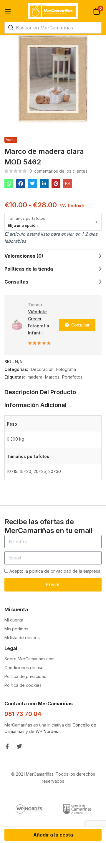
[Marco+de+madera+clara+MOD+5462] (32, 183)
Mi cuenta (13, 619)
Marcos (52, 376)
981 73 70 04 (22, 713)
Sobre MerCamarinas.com (29, 658)
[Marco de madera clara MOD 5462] (8, 183)
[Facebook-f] (7, 746)
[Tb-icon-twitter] (19, 746)
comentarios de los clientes (58, 171)
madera (35, 376)
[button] (96, 10)
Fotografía (66, 369)
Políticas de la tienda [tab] (28, 269)
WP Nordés (47, 731)
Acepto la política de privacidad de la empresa (54, 571)
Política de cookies (23, 685)
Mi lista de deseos (22, 637)
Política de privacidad (25, 676)
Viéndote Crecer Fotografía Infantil (38, 322)
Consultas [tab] (16, 282)
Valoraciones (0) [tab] (23, 256)
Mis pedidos (16, 628)
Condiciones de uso (24, 667)
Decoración (42, 369)
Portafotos (72, 376)
